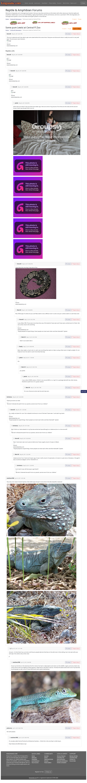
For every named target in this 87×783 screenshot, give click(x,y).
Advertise (34, 757)
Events (46, 757)
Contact (68, 33)
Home (26, 3)
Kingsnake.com (33, 778)
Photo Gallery (52, 3)
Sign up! (49, 772)
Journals (31, 3)
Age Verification (61, 759)
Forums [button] (59, 3)
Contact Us (72, 759)
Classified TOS (60, 757)
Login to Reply (77, 28)
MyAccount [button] (73, 3)
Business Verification (62, 761)
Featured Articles (48, 759)
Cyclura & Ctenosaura (15, 19)
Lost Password (35, 761)
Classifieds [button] (44, 3)
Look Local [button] (37, 3)
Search (75, 19)
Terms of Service (61, 756)
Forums (46, 761)
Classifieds (34, 759)
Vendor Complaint (61, 762)
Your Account (35, 762)
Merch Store (66, 3)
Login (80, 19)
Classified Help (73, 757)
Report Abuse (76, 33)
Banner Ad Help (74, 756)
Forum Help (73, 761)
